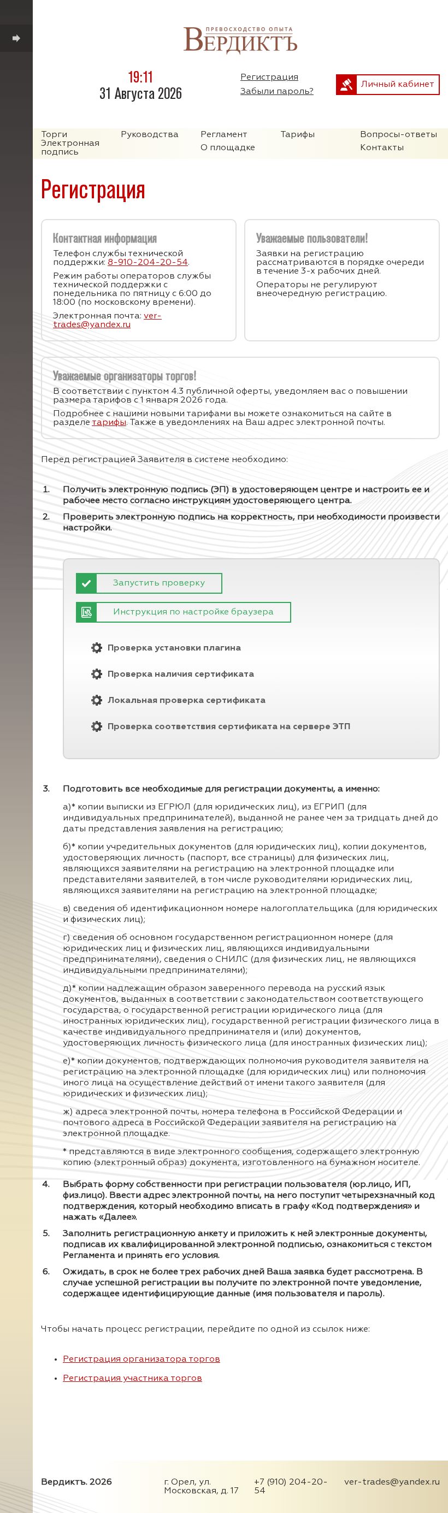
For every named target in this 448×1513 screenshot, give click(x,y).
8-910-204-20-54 (148, 262)
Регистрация (269, 77)
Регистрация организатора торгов (141, 1359)
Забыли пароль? (277, 91)
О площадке (228, 148)
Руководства (150, 135)
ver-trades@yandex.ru (107, 320)
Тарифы (297, 135)
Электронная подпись (70, 148)
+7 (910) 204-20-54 (291, 1487)
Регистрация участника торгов (132, 1378)
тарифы (109, 422)
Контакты (382, 148)
